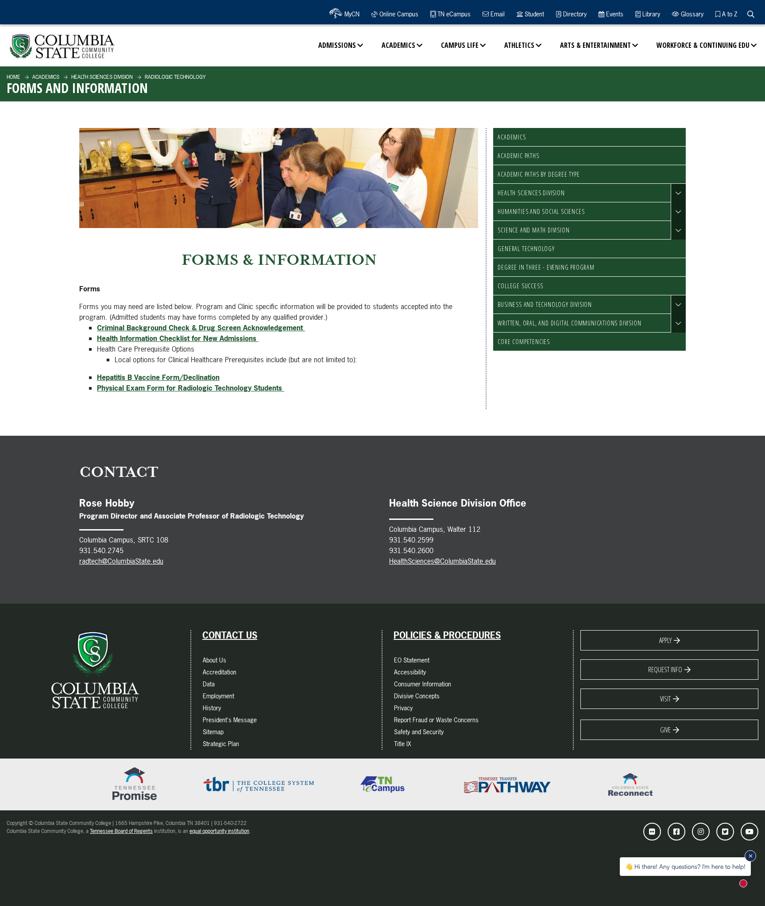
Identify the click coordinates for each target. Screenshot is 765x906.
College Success (520, 286)
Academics (398, 45)
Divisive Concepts (417, 696)
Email (497, 14)
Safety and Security (419, 732)
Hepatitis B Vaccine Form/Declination (158, 377)
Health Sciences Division (101, 77)
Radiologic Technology (174, 77)
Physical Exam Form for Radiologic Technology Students (190, 388)
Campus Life (460, 45)
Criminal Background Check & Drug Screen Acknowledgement (201, 328)
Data (209, 684)
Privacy (403, 708)
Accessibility (410, 672)
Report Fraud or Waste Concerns (436, 720)
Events (613, 14)
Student (533, 14)
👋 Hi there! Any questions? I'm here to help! (685, 866)
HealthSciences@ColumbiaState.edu (442, 561)
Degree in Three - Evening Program (546, 267)
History (212, 708)
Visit (665, 699)
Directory (574, 14)
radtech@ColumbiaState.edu (121, 561)
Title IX (402, 744)
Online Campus (398, 14)
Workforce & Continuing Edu (703, 45)
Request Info (665, 669)
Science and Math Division (533, 230)
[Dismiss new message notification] (750, 856)
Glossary (691, 14)
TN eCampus (453, 14)
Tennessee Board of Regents (121, 831)
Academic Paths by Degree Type (539, 174)
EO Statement (411, 660)
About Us (214, 660)
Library (650, 14)
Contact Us (229, 635)
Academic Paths (518, 155)
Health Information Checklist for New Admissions (178, 338)
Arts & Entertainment (595, 45)
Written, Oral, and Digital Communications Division (569, 323)
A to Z (728, 14)
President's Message (230, 720)
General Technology (526, 248)
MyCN (351, 14)
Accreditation (219, 672)
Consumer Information (422, 684)
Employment (218, 696)
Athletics (519, 45)
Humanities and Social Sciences (541, 211)
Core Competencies (524, 341)
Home (13, 77)
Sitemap (213, 732)
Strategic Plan (221, 744)
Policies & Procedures (447, 635)
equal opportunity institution (219, 831)
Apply (665, 640)
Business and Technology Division (545, 304)
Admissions (337, 45)
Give (665, 730)
